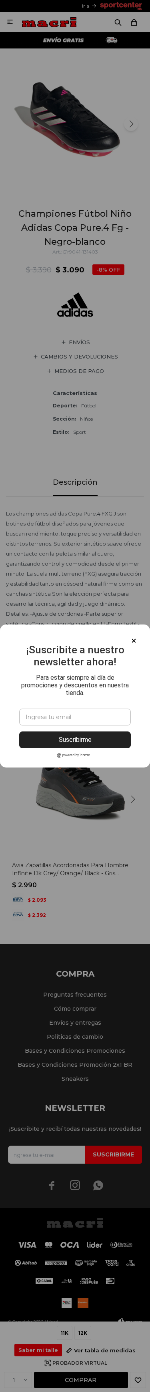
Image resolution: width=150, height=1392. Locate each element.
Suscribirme (75, 739)
